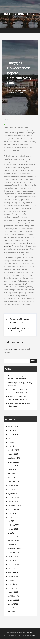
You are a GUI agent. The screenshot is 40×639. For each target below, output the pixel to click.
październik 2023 (14, 549)
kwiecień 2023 (13, 572)
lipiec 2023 (12, 560)
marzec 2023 (13, 576)
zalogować (15, 349)
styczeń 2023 (13, 584)
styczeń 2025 (13, 493)
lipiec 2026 (12, 430)
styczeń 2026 (13, 446)
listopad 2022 (13, 592)
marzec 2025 (13, 486)
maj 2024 (11, 521)
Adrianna (9, 309)
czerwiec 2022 (13, 612)
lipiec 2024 (12, 513)
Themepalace (31, 635)
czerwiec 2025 (13, 474)
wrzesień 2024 (13, 509)
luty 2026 (11, 442)
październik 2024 (14, 505)
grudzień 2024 (13, 497)
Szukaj (33, 361)
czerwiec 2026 (13, 434)
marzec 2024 (13, 529)
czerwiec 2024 (13, 517)
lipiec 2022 (12, 608)
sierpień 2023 (13, 557)
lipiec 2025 (12, 470)
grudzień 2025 (13, 450)
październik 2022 (14, 596)
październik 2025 (14, 458)
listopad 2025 (13, 454)
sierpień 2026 (13, 426)
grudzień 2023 (13, 541)
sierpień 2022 (13, 604)
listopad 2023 (13, 545)
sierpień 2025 (13, 466)
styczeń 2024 (13, 537)
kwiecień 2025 (13, 482)
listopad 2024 (13, 501)
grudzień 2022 (13, 588)
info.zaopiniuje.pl (20, 14)
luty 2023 (11, 580)
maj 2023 (11, 568)
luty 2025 (11, 489)
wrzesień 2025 (13, 462)
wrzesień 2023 (13, 553)
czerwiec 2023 (13, 564)
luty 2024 (11, 533)
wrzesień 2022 (13, 600)
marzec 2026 (13, 438)
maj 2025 (11, 478)
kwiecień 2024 (13, 525)
